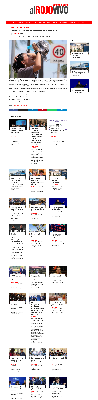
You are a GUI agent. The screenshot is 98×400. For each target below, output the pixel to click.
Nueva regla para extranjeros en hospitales (17, 360)
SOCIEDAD (72, 22)
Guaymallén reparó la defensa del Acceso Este (37, 278)
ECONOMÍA (29, 22)
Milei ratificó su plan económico (36, 388)
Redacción (16, 33)
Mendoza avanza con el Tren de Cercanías (17, 180)
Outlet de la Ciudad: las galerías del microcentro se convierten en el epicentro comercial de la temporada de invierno (36, 136)
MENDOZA (55, 22)
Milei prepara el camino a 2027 (57, 208)
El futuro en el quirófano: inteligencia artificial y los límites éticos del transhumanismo (17, 238)
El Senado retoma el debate (17, 304)
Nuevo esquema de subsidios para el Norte (17, 209)
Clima (14, 105)
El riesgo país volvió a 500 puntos (56, 236)
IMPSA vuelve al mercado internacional (16, 278)
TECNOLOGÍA (14, 246)
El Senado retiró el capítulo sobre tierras (17, 389)
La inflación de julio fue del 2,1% (57, 304)
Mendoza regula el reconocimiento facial (37, 209)
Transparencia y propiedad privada (58, 277)
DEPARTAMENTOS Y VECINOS (42, 22)
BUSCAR (14, 22)
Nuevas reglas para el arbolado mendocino (37, 236)
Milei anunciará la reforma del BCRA (58, 388)
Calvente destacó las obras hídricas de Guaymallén (17, 130)
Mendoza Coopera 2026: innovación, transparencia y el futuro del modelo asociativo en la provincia (37, 308)
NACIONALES (63, 22)
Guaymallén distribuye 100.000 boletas (57, 130)
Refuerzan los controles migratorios (56, 180)
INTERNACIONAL (82, 22)
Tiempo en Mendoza (21, 105)
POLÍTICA (20, 22)
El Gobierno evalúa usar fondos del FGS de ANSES (37, 181)
